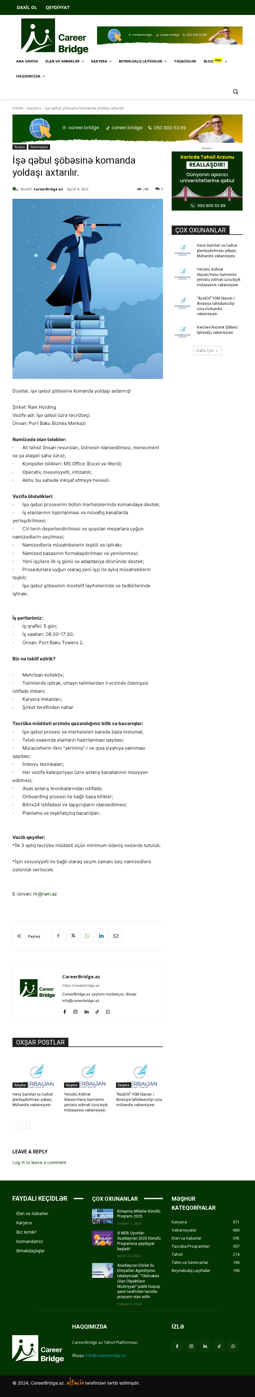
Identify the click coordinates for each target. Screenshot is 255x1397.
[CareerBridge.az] (16, 189)
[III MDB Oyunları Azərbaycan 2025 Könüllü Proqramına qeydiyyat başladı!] (102, 1238)
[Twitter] (72, 936)
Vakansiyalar (39, 147)
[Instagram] (75, 1010)
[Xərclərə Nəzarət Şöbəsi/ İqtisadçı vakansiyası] (182, 332)
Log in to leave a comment (39, 1162)
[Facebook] (58, 936)
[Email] (115, 936)
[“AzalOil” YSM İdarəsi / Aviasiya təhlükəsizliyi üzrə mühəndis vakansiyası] (139, 1071)
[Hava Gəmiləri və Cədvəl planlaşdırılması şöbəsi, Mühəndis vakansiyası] (35, 1071)
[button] (235, 91)
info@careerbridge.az (106, 1355)
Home (17, 108)
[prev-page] (16, 1125)
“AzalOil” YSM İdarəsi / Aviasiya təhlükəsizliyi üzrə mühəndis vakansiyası (139, 1099)
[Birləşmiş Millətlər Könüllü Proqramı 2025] (102, 1216)
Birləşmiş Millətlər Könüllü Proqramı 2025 (138, 1214)
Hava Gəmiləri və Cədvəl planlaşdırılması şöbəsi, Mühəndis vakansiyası (32, 1099)
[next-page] (26, 1125)
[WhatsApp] (87, 936)
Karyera (34, 108)
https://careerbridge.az (81, 985)
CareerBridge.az (48, 189)
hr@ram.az (45, 894)
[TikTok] (97, 1010)
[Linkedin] (101, 936)
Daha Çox (205, 350)
